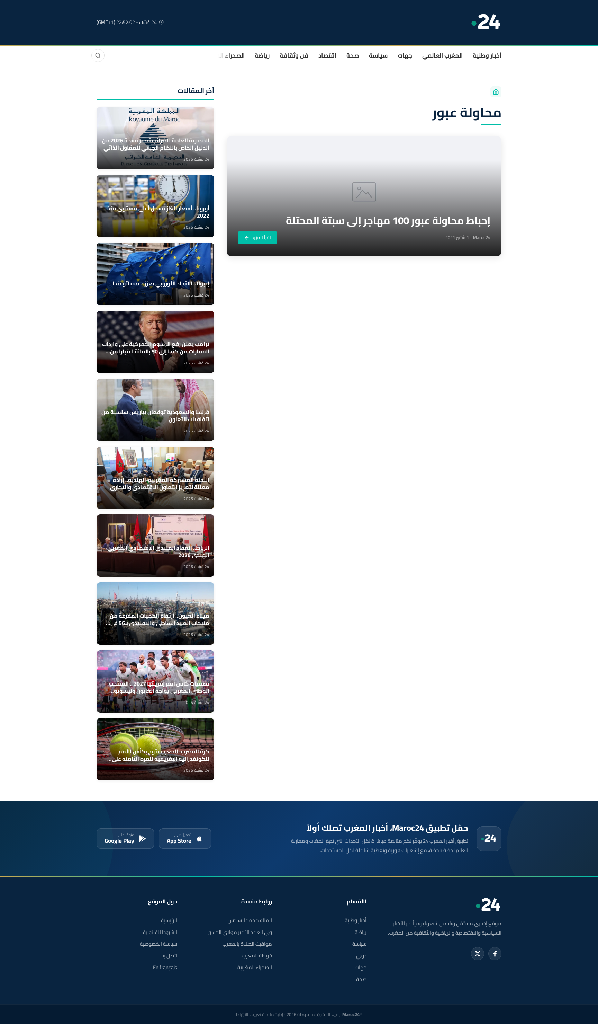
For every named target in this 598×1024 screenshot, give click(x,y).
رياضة (262, 55)
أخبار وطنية (487, 55)
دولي (361, 956)
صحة (352, 55)
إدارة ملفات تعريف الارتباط (259, 1014)
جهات (405, 55)
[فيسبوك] (494, 953)
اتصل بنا (169, 956)
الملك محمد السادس (250, 920)
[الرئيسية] (495, 91)
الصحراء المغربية (223, 55)
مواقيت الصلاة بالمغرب (247, 944)
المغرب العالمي (442, 55)
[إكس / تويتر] (477, 953)
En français (165, 967)
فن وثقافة (294, 55)
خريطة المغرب (257, 956)
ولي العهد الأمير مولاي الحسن (240, 932)
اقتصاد (327, 55)
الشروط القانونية (160, 932)
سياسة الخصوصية (158, 944)
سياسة (378, 55)
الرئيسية (169, 920)
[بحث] (98, 55)
